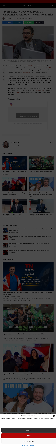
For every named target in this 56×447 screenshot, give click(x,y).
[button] (54, 415)
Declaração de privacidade (28, 445)
